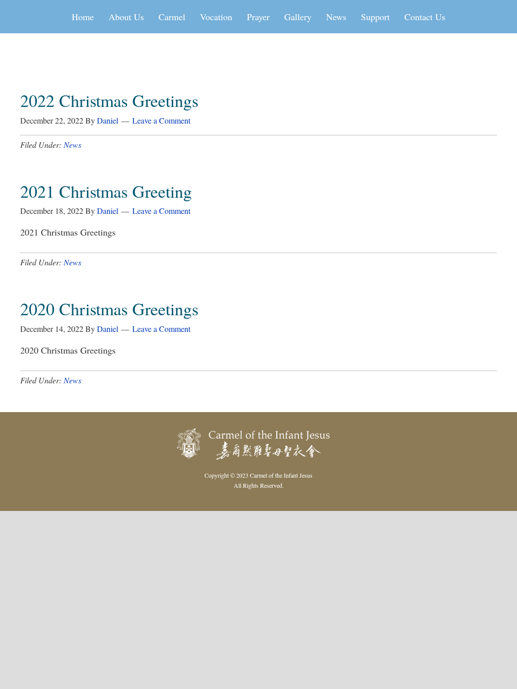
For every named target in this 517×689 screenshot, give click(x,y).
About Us (126, 17)
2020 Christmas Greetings (109, 308)
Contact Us (424, 17)
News (336, 17)
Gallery (298, 17)
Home (83, 17)
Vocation (216, 17)
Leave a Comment (161, 120)
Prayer (258, 17)
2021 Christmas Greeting (106, 191)
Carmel (172, 17)
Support (375, 17)
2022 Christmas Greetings (109, 100)
